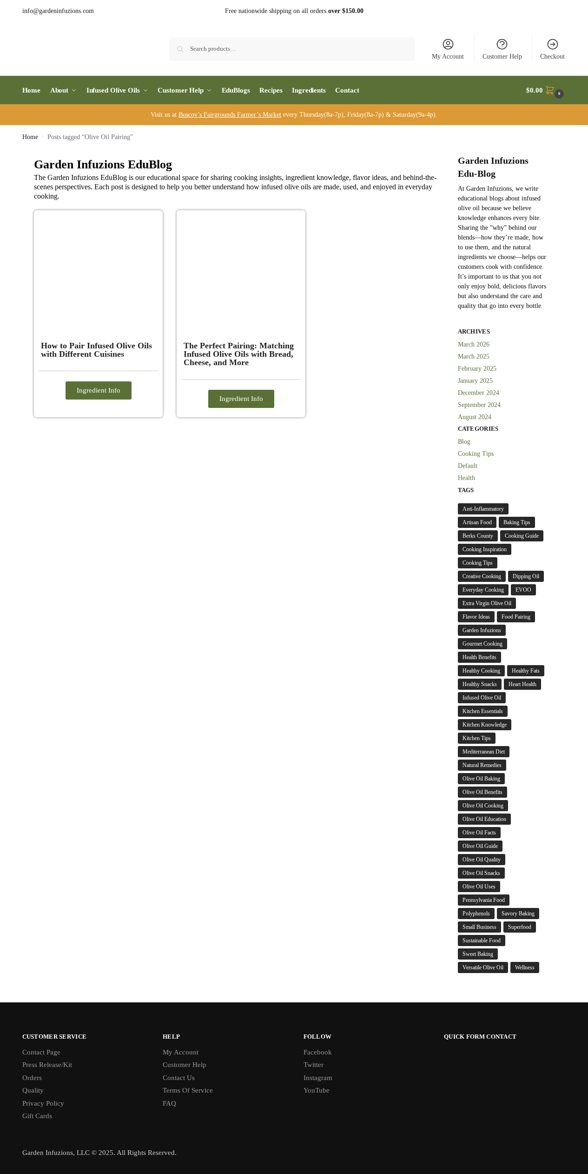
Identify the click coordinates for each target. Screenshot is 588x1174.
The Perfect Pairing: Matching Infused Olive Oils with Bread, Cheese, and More (239, 354)
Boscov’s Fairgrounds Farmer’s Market (229, 114)
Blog (464, 441)
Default (467, 465)
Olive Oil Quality (481, 859)
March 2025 (473, 356)
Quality (33, 1090)
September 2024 (479, 404)
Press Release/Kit (47, 1064)
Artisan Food (477, 522)
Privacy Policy (43, 1103)
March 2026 (473, 344)
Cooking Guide (522, 536)
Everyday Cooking (483, 590)
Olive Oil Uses (479, 886)
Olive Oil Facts (479, 832)
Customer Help (502, 56)
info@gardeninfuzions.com (58, 10)
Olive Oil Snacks (481, 873)
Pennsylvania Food (483, 900)
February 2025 (477, 368)
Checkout (552, 56)
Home (30, 136)
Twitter (314, 1064)
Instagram (318, 1077)
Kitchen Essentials (482, 711)
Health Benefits (479, 657)
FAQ (169, 1103)
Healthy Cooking (481, 670)
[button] (546, 90)
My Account (448, 56)
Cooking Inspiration (484, 549)
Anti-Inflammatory (483, 509)
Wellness (525, 967)
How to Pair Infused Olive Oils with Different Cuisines (96, 350)
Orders (32, 1077)
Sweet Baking (477, 954)
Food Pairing (516, 617)
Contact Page (41, 1052)
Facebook (318, 1052)
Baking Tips (516, 522)
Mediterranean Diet (483, 751)
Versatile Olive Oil (482, 967)
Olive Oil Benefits (482, 792)
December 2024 (478, 392)
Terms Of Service (188, 1090)
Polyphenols (476, 913)
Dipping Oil (526, 576)
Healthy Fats (526, 670)
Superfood (519, 927)
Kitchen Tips (476, 738)
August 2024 (474, 417)
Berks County (477, 536)
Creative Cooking (481, 576)
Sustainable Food (481, 940)
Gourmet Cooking (482, 643)
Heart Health (522, 684)
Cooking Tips (476, 453)
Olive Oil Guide (480, 846)
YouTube (317, 1090)
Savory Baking (518, 913)
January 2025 (475, 380)
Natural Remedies (482, 765)
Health (466, 477)
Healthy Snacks (479, 684)
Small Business (479, 927)
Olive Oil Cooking (482, 805)
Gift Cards (37, 1116)
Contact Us (179, 1077)
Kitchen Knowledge (484, 724)
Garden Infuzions (481, 630)
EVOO (523, 590)
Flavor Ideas (476, 617)
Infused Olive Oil (481, 697)
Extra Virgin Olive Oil (486, 603)
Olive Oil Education (484, 819)
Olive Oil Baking (481, 778)
